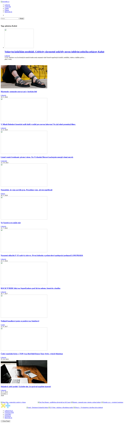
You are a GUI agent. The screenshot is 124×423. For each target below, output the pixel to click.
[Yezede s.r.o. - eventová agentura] (112, 402)
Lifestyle (7, 5)
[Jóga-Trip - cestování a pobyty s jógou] (13, 402)
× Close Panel (5, 421)
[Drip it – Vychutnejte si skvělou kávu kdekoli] (88, 407)
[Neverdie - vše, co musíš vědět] (13, 407)
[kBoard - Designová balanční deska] (37, 407)
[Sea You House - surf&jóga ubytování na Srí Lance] (54, 402)
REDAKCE (8, 12)
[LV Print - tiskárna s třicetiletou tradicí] (60, 407)
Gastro (7, 8)
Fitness (7, 10)
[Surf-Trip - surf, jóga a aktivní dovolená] (31, 402)
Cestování (8, 6)
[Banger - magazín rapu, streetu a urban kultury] (86, 402)
